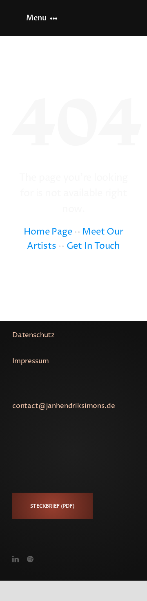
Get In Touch (93, 246)
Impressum (30, 361)
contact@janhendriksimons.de (63, 406)
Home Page (48, 232)
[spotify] (30, 559)
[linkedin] (15, 559)
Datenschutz (33, 335)
